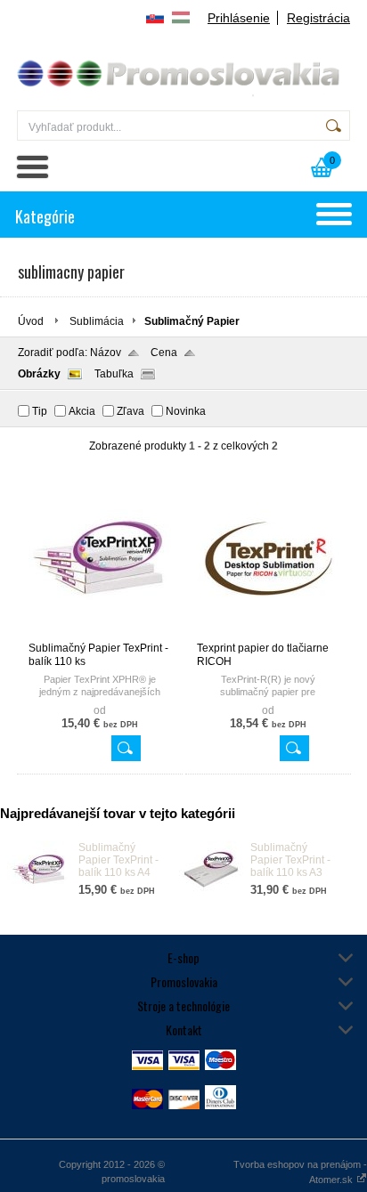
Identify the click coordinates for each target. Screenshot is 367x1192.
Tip (39, 411)
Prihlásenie (239, 18)
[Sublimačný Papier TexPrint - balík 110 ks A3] (211, 894)
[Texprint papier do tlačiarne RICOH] (268, 634)
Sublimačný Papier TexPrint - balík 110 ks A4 (118, 860)
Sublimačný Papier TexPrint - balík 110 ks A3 (290, 860)
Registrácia (318, 18)
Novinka (186, 411)
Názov (105, 352)
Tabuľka (114, 374)
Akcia (82, 411)
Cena (164, 352)
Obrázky (39, 374)
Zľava (130, 411)
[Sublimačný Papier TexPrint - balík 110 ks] (100, 634)
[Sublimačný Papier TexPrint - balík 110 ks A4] (39, 894)
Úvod (31, 321)
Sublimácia (96, 321)
